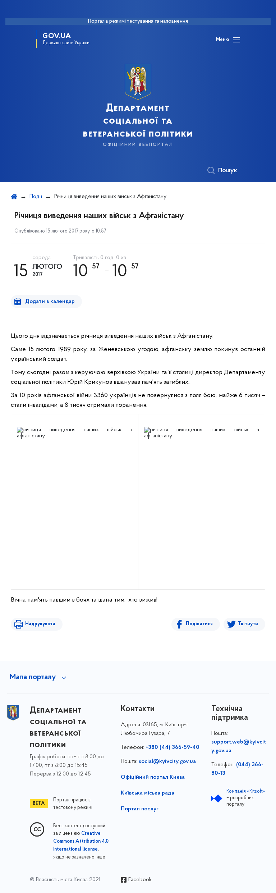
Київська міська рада (147, 793)
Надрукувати (40, 624)
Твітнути (248, 624)
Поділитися (199, 624)
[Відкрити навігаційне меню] (236, 39)
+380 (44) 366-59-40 (172, 747)
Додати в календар (50, 301)
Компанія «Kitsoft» (245, 791)
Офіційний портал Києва (153, 777)
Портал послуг (139, 809)
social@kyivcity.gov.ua (167, 761)
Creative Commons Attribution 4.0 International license (81, 841)
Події (35, 196)
